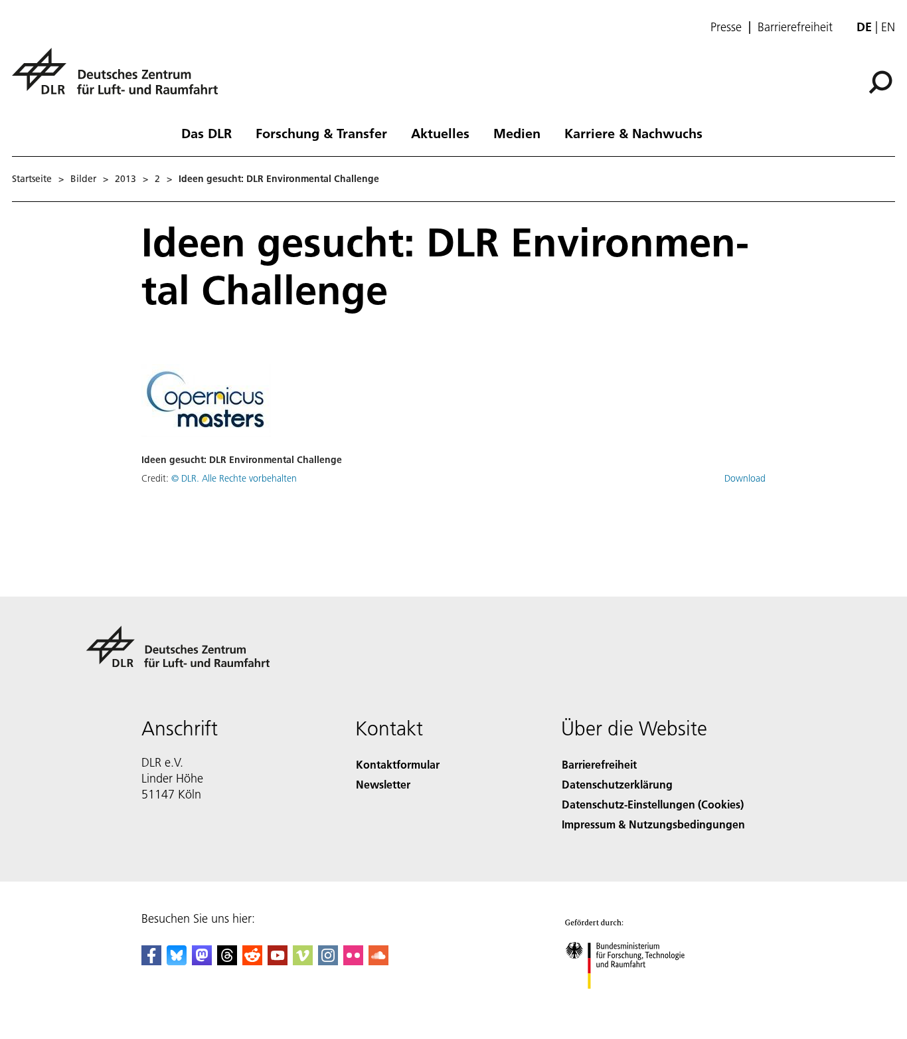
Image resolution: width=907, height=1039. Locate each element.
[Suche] (882, 81)
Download (745, 478)
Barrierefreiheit (795, 27)
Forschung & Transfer (321, 133)
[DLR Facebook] (151, 961)
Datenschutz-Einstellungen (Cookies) (653, 804)
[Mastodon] (202, 961)
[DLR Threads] (227, 961)
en (888, 27)
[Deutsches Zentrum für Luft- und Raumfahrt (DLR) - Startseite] (120, 79)
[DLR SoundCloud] (378, 961)
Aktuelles (440, 133)
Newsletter (383, 784)
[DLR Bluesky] (177, 961)
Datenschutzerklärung (617, 784)
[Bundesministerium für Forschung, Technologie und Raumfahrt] (638, 1002)
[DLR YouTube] (278, 961)
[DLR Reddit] (252, 961)
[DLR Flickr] (353, 961)
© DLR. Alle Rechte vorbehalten (234, 478)
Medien (516, 133)
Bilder (83, 178)
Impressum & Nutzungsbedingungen (653, 824)
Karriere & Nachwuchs (633, 133)
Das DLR (206, 133)
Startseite (32, 178)
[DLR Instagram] (328, 961)
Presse (726, 27)
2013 (125, 178)
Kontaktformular (398, 764)
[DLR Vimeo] (303, 961)
